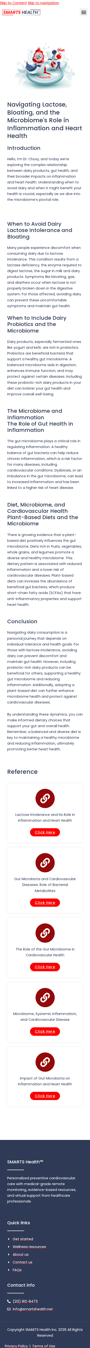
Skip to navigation (43, 2)
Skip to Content (13, 2)
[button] (84, 12)
